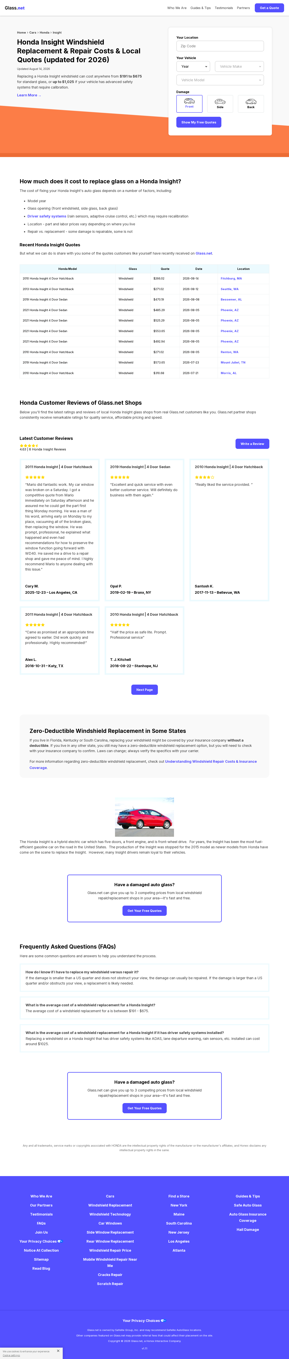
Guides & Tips (201, 8)
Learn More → (29, 95)
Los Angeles (179, 1241)
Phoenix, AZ (230, 310)
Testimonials (224, 8)
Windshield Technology (110, 1214)
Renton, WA (229, 352)
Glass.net (204, 253)
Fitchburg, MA (231, 278)
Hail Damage (248, 1229)
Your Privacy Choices (38, 1241)
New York (179, 1205)
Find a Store (178, 1196)
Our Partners (41, 1205)
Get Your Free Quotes (145, 911)
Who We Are (177, 8)
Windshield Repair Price (110, 1250)
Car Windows (110, 1223)
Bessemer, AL (231, 299)
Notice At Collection (41, 1250)
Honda (44, 32)
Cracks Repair (110, 1275)
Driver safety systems (47, 216)
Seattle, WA (230, 289)
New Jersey (178, 1232)
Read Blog (41, 1268)
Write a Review (252, 444)
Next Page (144, 690)
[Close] (56, 1350)
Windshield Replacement (110, 1205)
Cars (32, 32)
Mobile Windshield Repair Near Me (110, 1262)
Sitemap (41, 1259)
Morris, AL (229, 373)
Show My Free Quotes (198, 122)
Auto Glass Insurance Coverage (247, 1217)
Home (21, 32)
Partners (243, 8)
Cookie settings (11, 1355)
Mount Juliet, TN (233, 362)
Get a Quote (269, 8)
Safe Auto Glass (248, 1205)
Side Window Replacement (110, 1232)
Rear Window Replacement (110, 1241)
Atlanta (179, 1250)
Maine (179, 1214)
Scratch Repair (110, 1284)
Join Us (41, 1232)
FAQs (41, 1223)
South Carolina (179, 1223)
